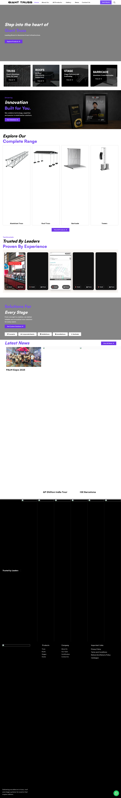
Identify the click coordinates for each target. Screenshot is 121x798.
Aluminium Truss (16, 223)
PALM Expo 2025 (15, 369)
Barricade (75, 223)
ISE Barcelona (88, 492)
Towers (104, 223)
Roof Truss (46, 223)
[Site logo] (20, 2)
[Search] (114, 2)
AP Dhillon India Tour (55, 492)
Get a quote (106, 2)
